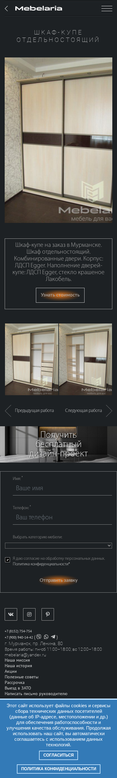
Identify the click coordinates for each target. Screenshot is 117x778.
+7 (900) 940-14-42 (19, 638)
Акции (11, 671)
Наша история (18, 665)
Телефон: (22, 507)
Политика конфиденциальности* (41, 564)
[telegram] (53, 638)
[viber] (39, 638)
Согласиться (58, 755)
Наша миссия (17, 660)
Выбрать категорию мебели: (37, 537)
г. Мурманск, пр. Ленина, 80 (34, 643)
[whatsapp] (46, 638)
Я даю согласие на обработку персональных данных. (59, 561)
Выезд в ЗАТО (18, 688)
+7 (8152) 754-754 (18, 631)
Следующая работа (85, 411)
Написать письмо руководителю (36, 693)
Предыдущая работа (32, 411)
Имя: (18, 478)
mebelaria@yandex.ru (25, 654)
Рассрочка (15, 682)
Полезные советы (21, 677)
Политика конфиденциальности (58, 769)
